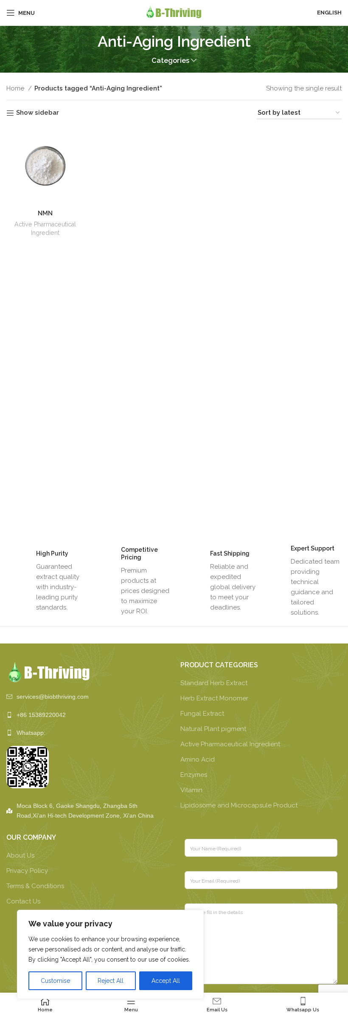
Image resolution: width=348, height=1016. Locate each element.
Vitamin (191, 790)
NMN (45, 213)
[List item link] (87, 696)
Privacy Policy (27, 871)
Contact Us (23, 901)
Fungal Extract (202, 713)
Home (16, 88)
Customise (55, 980)
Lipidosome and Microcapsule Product (238, 805)
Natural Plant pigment (213, 729)
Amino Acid (197, 759)
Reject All (110, 980)
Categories (170, 60)
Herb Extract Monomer (214, 698)
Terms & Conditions (35, 886)
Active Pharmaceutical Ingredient (45, 228)
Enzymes (193, 775)
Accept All (166, 980)
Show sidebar (37, 113)
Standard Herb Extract (213, 683)
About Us (20, 855)
